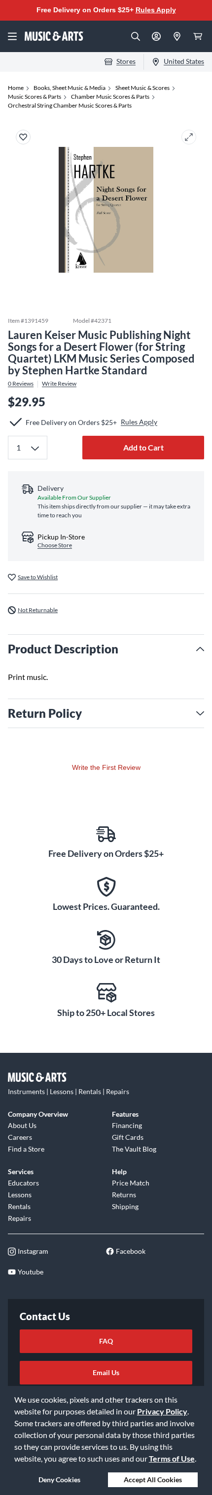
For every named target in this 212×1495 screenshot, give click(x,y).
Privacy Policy (162, 1411)
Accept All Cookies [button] (153, 1479)
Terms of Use (172, 1458)
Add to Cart (143, 447)
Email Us (106, 1372)
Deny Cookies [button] (59, 1479)
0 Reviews (21, 383)
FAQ (106, 1341)
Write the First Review (106, 767)
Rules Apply (156, 10)
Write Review (59, 383)
